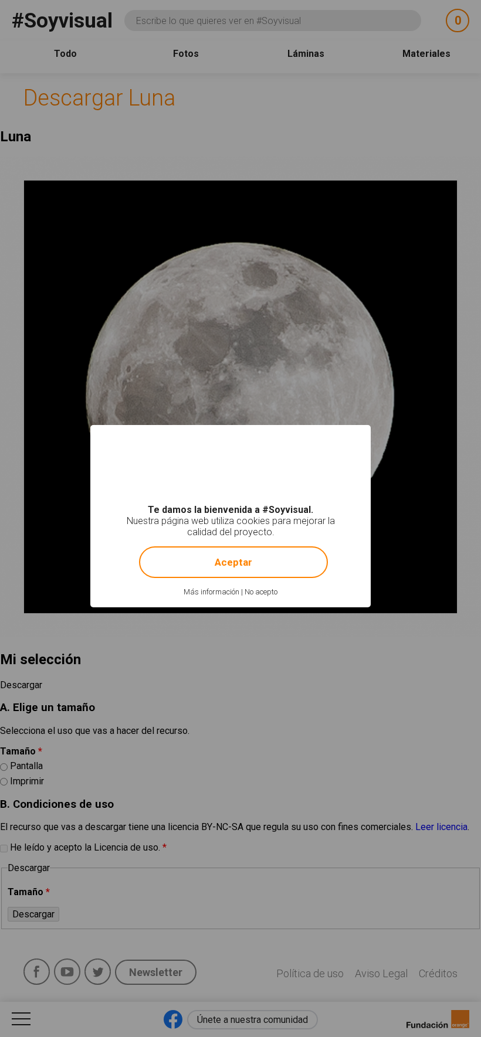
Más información (211, 591)
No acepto (261, 591)
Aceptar (233, 562)
